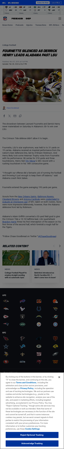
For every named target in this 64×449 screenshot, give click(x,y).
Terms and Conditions (26, 382)
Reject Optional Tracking (31, 435)
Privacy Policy (26, 388)
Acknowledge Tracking (32, 443)
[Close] (59, 377)
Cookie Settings (32, 429)
